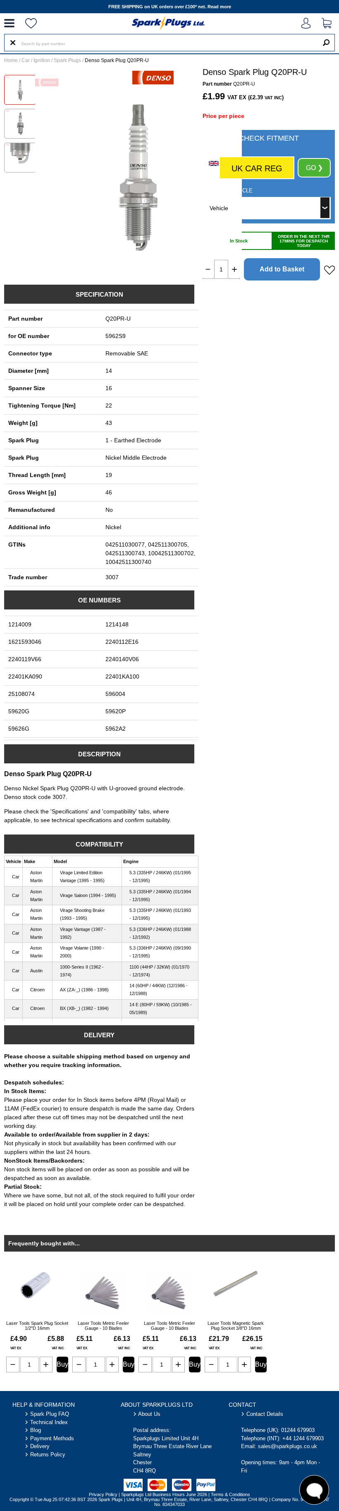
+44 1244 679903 (303, 1438)
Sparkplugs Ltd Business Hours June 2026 (164, 1494)
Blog (35, 1430)
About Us (149, 1414)
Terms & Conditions (230, 1494)
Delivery (40, 1446)
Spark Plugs (67, 60)
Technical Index (49, 1422)
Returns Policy (47, 1454)
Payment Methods (52, 1438)
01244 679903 (298, 1430)
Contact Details (264, 1414)
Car (25, 60)
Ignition (41, 60)
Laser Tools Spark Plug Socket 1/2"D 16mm (37, 1326)
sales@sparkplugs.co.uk (287, 1446)
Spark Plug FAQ (49, 1414)
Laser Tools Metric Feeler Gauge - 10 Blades (103, 1326)
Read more (219, 6)
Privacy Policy (103, 1494)
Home (11, 60)
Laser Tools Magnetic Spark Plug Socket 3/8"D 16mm (236, 1326)
